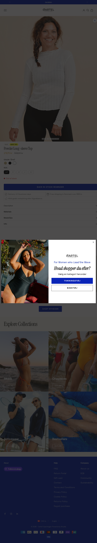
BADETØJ (72, 288)
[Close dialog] (93, 242)
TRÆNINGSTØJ (72, 281)
